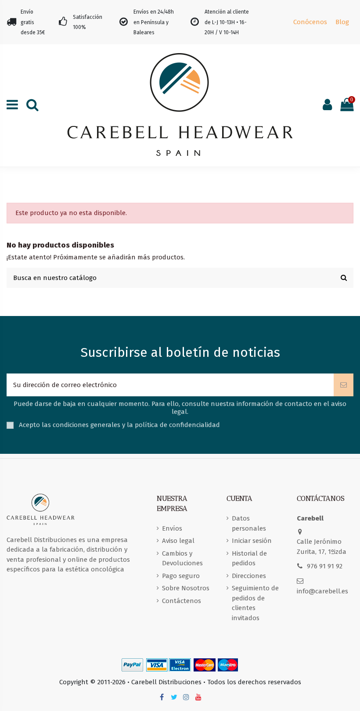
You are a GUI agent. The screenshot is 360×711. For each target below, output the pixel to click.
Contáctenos (181, 601)
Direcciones (249, 576)
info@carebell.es (322, 591)
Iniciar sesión (252, 541)
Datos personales (249, 523)
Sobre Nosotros (185, 588)
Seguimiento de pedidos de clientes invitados (255, 603)
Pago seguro (181, 576)
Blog (342, 22)
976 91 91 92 (324, 566)
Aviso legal (178, 541)
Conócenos (310, 22)
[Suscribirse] (343, 385)
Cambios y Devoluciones (182, 558)
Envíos (172, 528)
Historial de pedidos (249, 558)
